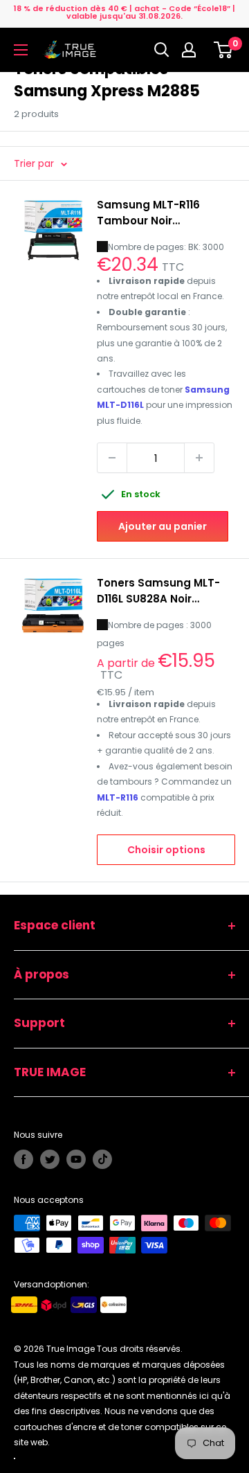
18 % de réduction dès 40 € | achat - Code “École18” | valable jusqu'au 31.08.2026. (124, 12)
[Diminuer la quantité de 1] (112, 457)
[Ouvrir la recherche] (161, 49)
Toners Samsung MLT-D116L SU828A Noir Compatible (158, 591)
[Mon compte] (192, 49)
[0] (223, 50)
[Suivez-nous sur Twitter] (49, 1159)
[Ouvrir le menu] (21, 49)
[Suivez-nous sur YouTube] (76, 1159)
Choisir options (166, 850)
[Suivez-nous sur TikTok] (102, 1159)
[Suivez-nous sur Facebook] (23, 1159)
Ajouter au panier (162, 526)
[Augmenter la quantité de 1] (199, 457)
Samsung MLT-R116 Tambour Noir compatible (148, 213)
